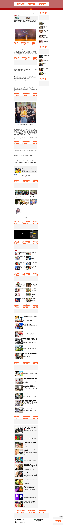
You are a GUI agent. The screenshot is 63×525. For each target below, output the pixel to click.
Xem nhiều (31, 230)
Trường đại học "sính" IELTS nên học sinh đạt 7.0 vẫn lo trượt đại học (18, 205)
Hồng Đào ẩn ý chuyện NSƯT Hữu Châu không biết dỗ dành (45, 64)
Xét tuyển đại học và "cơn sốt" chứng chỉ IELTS (33, 196)
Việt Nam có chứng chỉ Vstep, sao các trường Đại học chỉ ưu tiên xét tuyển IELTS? (18, 197)
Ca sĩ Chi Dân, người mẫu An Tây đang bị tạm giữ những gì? (45, 31)
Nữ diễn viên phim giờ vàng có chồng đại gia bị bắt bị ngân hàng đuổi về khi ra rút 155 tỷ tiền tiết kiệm (45, 60)
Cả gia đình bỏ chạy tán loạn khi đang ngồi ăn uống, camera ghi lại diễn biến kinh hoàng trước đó (33, 232)
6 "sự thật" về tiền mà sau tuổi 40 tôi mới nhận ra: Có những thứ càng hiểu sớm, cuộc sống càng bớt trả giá (34, 289)
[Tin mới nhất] (16, 9)
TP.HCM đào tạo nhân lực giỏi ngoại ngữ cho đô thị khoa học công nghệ (23, 267)
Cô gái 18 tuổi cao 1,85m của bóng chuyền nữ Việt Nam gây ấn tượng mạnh (23, 299)
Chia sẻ (16, 174)
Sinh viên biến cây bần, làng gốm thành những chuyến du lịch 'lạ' (33, 267)
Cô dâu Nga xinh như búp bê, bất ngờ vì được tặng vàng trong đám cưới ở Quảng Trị (34, 236)
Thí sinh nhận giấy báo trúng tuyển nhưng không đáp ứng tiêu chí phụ (23, 252)
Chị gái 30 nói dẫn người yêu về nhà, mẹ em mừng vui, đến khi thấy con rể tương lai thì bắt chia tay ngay (34, 285)
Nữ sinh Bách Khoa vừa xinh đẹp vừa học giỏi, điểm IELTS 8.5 (24, 167)
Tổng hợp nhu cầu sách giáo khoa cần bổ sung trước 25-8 (22, 257)
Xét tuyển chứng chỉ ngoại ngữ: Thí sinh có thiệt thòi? (25, 205)
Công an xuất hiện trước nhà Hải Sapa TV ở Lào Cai (45, 23)
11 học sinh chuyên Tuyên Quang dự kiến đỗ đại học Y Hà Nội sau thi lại (34, 263)
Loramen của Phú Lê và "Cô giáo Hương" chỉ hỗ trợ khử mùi (45, 73)
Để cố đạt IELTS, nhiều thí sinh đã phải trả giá (25, 196)
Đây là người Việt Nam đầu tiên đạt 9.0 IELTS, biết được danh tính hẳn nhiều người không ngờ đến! (18, 214)
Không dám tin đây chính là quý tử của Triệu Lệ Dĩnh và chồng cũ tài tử (23, 289)
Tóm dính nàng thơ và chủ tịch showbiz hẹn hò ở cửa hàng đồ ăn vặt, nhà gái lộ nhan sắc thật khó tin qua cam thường (45, 41)
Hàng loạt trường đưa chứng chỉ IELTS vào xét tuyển (33, 205)
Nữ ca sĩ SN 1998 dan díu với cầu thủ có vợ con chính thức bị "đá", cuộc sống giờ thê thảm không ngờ (23, 285)
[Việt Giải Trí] (15, 9)
